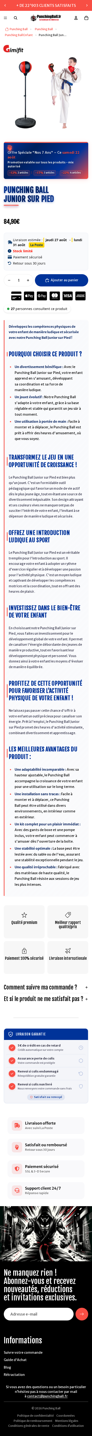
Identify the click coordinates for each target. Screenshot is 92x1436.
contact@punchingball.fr (47, 1396)
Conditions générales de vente (28, 1426)
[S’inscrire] (81, 1314)
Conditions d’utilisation (68, 1426)
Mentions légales (66, 1421)
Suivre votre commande (23, 1352)
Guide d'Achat (15, 1360)
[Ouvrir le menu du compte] (76, 18)
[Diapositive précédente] (5, 5)
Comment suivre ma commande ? (40, 987)
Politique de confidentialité (35, 1415)
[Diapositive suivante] (87, 5)
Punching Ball (51, 1408)
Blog (7, 1367)
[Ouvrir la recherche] (15, 18)
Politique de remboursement (33, 1421)
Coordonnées (65, 1415)
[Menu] (5, 17)
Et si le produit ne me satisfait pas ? (43, 998)
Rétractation (14, 1375)
